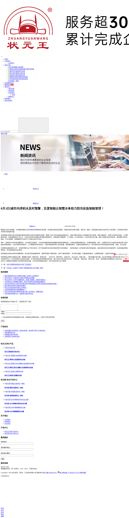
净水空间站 (8, 100)
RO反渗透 (20, 67)
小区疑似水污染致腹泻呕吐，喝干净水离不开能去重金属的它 (25, 282)
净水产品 (8, 65)
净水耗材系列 (23, 79)
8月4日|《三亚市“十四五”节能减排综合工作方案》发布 (25, 268)
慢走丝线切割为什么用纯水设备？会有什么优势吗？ (22, 276)
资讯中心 (8, 87)
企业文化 (8, 423)
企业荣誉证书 (9, 83)
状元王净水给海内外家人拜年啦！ (16, 287)
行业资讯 (11, 92)
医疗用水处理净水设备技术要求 (15, 285)
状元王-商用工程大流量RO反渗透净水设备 (19, 367)
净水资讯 (11, 91)
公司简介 (8, 61)
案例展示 (8, 85)
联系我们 (8, 98)
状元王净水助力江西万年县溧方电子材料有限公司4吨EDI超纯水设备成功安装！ (31, 283)
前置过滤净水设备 (28, 69)
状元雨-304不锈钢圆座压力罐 (14, 411)
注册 (5, 133)
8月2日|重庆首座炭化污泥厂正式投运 (19, 264)
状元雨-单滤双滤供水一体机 (14, 395)
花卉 (13, 94)
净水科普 (11, 89)
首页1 (6, 59)
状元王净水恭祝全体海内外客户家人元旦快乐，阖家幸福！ (24, 291)
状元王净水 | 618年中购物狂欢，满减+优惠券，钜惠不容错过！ (25, 280)
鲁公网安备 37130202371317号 (69, 472)
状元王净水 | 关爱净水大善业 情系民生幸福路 (20, 278)
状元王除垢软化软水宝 (12, 351)
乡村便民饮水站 (10, 332)
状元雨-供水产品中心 (12, 433)
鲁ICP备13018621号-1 (50, 472)
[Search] (33, 125)
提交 (3, 321)
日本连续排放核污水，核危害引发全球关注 (19, 293)
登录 (2, 133)
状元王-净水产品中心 (12, 431)
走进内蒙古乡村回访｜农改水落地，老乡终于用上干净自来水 (25, 330)
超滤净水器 (21, 75)
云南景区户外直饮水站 (12, 336)
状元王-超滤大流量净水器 (13, 375)
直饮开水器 (21, 71)
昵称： (3, 311)
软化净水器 (21, 73)
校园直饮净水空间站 (11, 334)
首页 (6, 174)
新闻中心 (11, 96)
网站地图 (83, 472)
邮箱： (3, 313)
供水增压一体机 (13, 81)
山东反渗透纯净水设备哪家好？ (15, 289)
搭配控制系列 (23, 77)
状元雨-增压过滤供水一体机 (14, 387)
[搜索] (15, 117)
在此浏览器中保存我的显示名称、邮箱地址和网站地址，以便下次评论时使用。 (29, 317)
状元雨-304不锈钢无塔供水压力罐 (16, 403)
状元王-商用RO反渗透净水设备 (15, 359)
